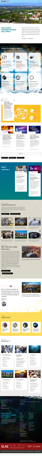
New (20, 81)
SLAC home (10, 445)
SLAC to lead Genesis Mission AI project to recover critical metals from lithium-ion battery (8, 105)
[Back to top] (40, 453)
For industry (19, 355)
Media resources (20, 157)
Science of (5, 81)
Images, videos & (26, 330)
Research (21, 422)
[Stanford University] (29, 446)
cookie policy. (31, 451)
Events (30, 427)
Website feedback (33, 441)
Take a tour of (5, 330)
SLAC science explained (23, 431)
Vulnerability (23, 441)
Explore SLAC (33, 363)
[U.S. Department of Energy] (36, 446)
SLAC (32, 360)
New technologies (22, 426)
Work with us (31, 413)
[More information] (40, 22)
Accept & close (38, 451)
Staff (18, 383)
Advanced (32, 62)
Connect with (32, 364)
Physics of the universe (23, 427)
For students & (33, 380)
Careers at (5, 383)
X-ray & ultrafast (6, 62)
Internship (33, 384)
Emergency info (19, 445)
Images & (32, 361)
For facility (6, 355)
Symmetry (31, 425)
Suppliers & (19, 366)
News (32, 357)
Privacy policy (26, 440)
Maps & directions (14, 445)
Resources (21, 419)
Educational (33, 383)
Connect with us (22, 420)
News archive (4, 157)
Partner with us (31, 414)
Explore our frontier (11, 48)
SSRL (4, 364)
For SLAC (19, 379)
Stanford (5, 386)
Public (32, 389)
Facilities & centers (23, 433)
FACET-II (5, 361)
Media (32, 358)
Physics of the (19, 62)
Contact (2, 406)
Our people (21, 415)
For (32, 355)
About (21, 413)
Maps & (5, 388)
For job (6, 379)
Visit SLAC (21, 418)
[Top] (40, 438)
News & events (31, 422)
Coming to (3, 404)
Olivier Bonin (28, 296)
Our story (21, 414)
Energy (33, 81)
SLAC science (16, 330)
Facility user (5, 357)
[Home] (4, 446)
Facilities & (7, 205)
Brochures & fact (36, 330)
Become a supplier (31, 415)
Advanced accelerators (23, 425)
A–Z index (28, 441)
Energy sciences (22, 430)
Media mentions (11, 157)
